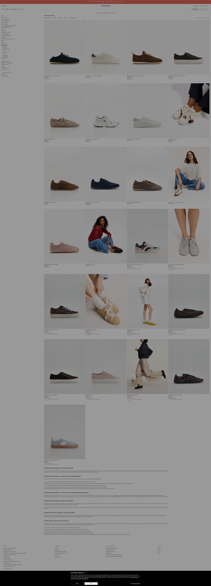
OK (91, 583)
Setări (77, 583)
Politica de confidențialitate (82, 578)
